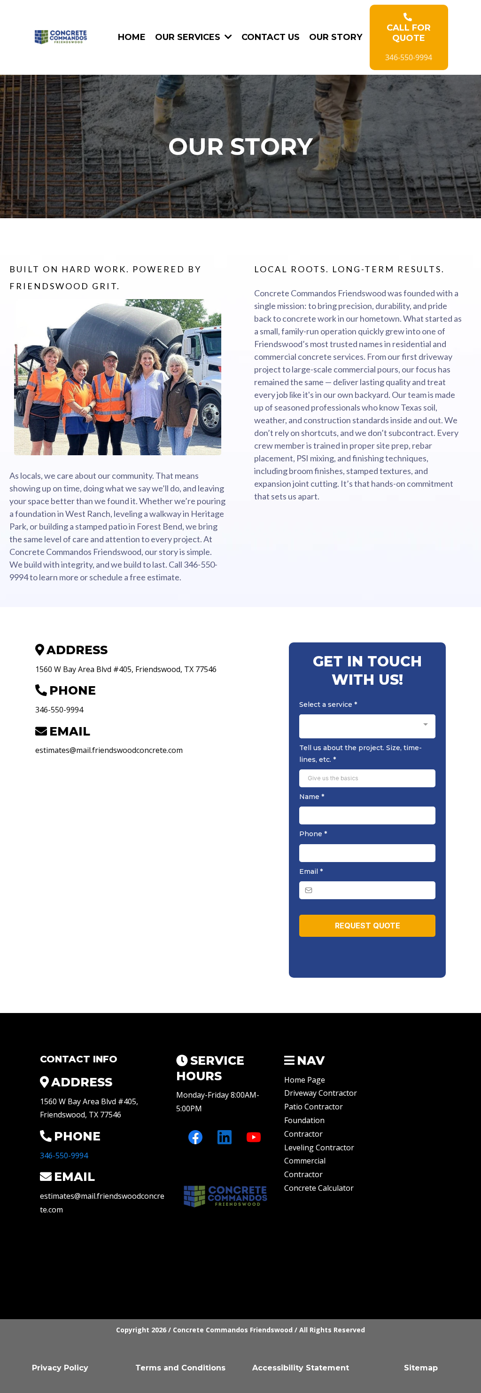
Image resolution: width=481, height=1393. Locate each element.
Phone (313, 834)
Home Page (304, 1080)
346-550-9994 (64, 1155)
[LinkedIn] (224, 1137)
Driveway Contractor (320, 1093)
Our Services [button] (189, 37)
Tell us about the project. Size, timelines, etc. (360, 754)
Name (311, 796)
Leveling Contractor (319, 1147)
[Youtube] (253, 1137)
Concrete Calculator (319, 1188)
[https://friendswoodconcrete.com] (61, 37)
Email (311, 871)
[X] (195, 1166)
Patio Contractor (313, 1106)
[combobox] (367, 726)
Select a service (328, 704)
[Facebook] (195, 1137)
